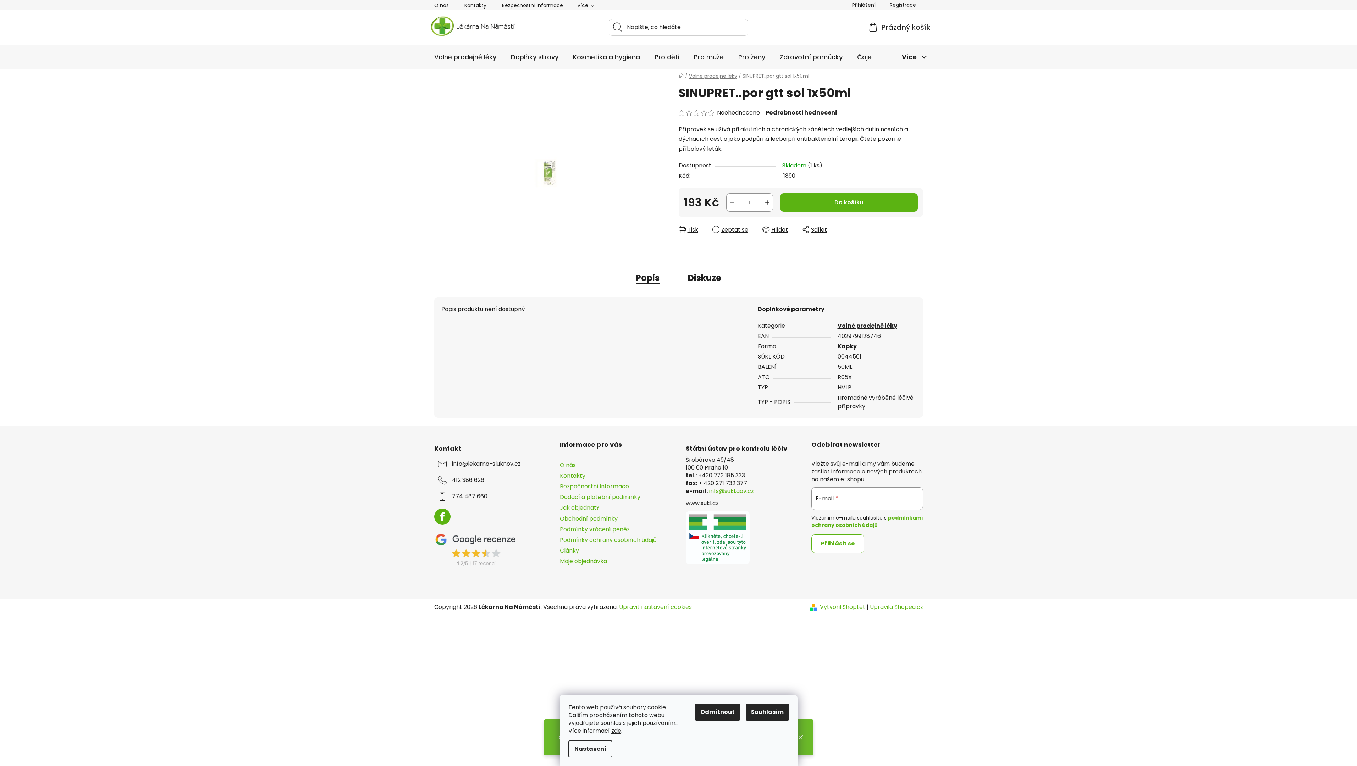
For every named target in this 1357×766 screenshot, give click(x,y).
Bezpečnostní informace (532, 5)
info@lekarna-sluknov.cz (486, 464)
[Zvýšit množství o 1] (767, 202)
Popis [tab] (648, 278)
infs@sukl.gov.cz (731, 491)
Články (569, 550)
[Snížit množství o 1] (732, 202)
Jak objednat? (580, 508)
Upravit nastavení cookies (655, 607)
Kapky (847, 346)
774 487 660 (469, 496)
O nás (441, 5)
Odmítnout (717, 712)
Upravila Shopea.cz (896, 607)
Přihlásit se (838, 543)
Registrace (903, 5)
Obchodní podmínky (589, 519)
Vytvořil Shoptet (842, 607)
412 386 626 (468, 480)
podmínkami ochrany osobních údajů (867, 521)
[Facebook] (442, 517)
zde (616, 731)
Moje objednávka (583, 561)
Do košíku (848, 202)
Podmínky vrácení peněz (595, 529)
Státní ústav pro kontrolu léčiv (736, 448)
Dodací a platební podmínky (600, 497)
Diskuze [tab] (704, 278)
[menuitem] (465, 57)
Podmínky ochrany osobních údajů (608, 540)
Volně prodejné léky (867, 326)
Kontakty (475, 5)
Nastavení (590, 749)
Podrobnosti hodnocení (801, 113)
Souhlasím (767, 712)
